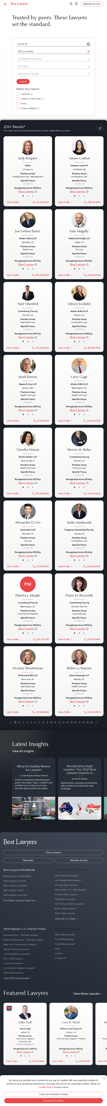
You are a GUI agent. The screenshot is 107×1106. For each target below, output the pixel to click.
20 (91, 722)
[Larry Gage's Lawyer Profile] (79, 370)
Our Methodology (64, 939)
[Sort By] (100, 128)
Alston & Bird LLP (28, 238)
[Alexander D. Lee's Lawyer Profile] (28, 515)
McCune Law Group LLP (71, 1028)
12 (59, 722)
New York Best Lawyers (67, 875)
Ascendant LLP (27, 529)
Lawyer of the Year (31, 98)
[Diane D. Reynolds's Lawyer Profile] (79, 588)
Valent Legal (25, 1028)
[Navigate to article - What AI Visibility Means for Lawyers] (33, 789)
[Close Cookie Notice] (104, 1078)
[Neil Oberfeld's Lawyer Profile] (28, 297)
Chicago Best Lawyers (66, 885)
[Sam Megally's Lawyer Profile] (79, 224)
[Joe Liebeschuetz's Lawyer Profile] (28, 224)
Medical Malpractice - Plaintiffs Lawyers (23, 939)
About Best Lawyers (65, 934)
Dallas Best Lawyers (65, 899)
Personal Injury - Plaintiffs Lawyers (20, 935)
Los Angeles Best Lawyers (68, 880)
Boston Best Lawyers (65, 908)
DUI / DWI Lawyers (13, 958)
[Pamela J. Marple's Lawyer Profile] (28, 588)
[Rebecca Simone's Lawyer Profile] (79, 661)
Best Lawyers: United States (17, 876)
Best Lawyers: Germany (15, 895)
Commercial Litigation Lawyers (19, 968)
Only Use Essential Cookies (53, 1094)
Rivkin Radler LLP (28, 457)
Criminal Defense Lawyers (16, 954)
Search (23, 81)
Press (57, 948)
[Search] (71, 4)
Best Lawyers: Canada (14, 881)
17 (79, 722)
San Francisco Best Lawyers (69, 904)
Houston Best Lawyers (66, 894)
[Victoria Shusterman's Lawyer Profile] (28, 661)
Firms (23, 103)
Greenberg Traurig (27, 311)
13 (63, 722)
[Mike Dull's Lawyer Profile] (25, 1016)
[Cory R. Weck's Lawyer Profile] (71, 1016)
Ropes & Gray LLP (28, 384)
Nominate (28, 860)
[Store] (76, 4)
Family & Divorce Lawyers (16, 949)
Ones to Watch (29, 108)
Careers (59, 953)
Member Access (78, 860)
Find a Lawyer (53, 852)
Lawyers (25, 94)
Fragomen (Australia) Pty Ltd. (79, 529)
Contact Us (60, 958)
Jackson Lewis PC (79, 165)
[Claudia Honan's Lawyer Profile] (28, 443)
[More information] (36, 191)
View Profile (12, 202)
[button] (88, 51)
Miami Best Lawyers (65, 913)
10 (51, 722)
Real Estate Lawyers (13, 972)
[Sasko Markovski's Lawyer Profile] (79, 515)
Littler (28, 165)
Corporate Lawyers (13, 963)
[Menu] (5, 4)
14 (67, 722)
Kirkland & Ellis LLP (28, 675)
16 (75, 722)
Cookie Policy (45, 1087)
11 (55, 722)
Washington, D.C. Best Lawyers (70, 889)
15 (71, 722)
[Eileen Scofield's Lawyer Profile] (79, 297)
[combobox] (50, 44)
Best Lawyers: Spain (13, 890)
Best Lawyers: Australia (15, 885)
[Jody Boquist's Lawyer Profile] (28, 151)
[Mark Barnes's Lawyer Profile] (28, 370)
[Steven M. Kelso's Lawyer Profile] (79, 443)
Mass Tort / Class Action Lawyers (20, 944)
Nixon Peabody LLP (79, 675)
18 (83, 722)
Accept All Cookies (53, 1100)
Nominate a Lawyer (65, 944)
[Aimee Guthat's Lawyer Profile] (79, 151)
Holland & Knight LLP (79, 238)
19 (87, 722)
